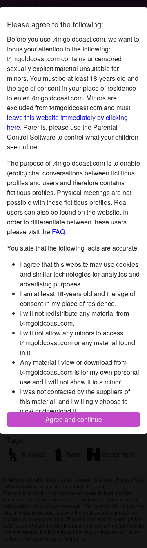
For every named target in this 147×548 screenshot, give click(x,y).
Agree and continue (73, 419)
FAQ (58, 231)
